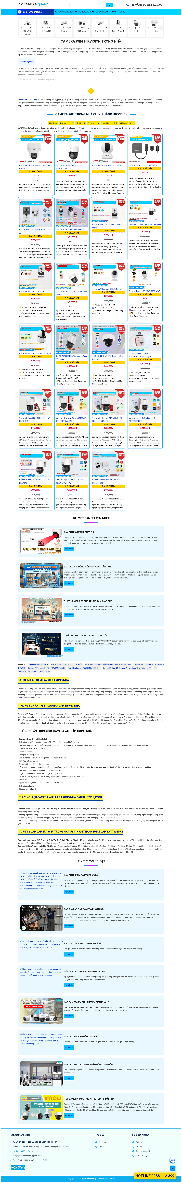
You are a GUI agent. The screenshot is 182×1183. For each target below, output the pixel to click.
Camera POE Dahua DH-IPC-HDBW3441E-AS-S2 (46, 668)
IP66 (131, 123)
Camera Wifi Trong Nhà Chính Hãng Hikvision (91, 114)
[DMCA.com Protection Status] (18, 1167)
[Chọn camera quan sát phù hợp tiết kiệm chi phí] (161, 28)
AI (98, 123)
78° (72, 123)
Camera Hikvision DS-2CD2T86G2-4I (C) (66, 664)
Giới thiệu (139, 1142)
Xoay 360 (105, 123)
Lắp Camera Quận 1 (21, 1134)
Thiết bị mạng (141, 1155)
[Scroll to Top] (172, 1168)
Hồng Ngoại (80, 123)
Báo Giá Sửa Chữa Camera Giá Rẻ (82, 943)
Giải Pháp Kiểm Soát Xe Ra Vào (81, 875)
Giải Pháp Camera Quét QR (79, 532)
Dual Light (63, 123)
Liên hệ (122, 12)
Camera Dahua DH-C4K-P (38, 664)
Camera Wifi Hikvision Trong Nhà (91, 41)
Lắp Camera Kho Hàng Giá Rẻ (80, 1036)
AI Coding (123, 123)
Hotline (155, 1176)
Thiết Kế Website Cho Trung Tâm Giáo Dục (88, 601)
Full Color (91, 123)
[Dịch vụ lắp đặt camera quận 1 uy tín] (56, 12)
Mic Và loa (53, 123)
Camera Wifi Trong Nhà (27, 100)
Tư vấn (113, 12)
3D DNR (114, 123)
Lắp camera (33, 4)
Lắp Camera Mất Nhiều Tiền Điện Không (86, 1002)
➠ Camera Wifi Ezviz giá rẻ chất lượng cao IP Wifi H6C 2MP (108, 664)
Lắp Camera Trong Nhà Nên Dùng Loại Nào (88, 1064)
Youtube (102, 1147)
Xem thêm (69, 549)
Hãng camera (85, 12)
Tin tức (139, 1147)
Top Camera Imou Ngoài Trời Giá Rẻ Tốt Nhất (90, 1099)
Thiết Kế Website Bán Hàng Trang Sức (86, 635)
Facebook (103, 1142)
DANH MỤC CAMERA (32, 12)
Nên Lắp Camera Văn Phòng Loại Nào (85, 971)
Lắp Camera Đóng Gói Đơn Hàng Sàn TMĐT (88, 566)
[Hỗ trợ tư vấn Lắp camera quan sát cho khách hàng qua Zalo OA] (173, 1160)
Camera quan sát (66, 12)
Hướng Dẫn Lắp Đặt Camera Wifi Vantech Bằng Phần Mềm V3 (127, 668)
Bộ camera (101, 12)
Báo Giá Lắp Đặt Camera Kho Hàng (84, 909)
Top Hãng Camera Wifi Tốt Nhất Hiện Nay (84, 668)
